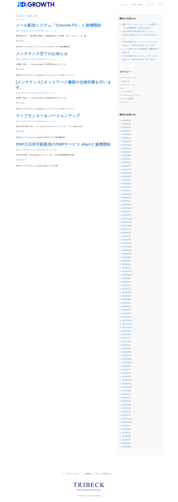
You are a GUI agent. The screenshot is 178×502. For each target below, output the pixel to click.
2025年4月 (126, 162)
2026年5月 (126, 124)
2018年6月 (126, 303)
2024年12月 (127, 173)
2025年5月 (126, 159)
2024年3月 (126, 187)
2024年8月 (126, 176)
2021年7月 (126, 229)
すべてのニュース (30, 47)
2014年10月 (127, 422)
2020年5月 (126, 261)
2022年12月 (127, 208)
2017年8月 (126, 334)
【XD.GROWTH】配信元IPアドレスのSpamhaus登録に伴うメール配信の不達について (140, 34)
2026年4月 (126, 127)
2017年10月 (127, 327)
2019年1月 (126, 289)
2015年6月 (126, 398)
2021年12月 (127, 219)
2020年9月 (126, 254)
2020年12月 (127, 247)
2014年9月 (126, 426)
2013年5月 (126, 447)
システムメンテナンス (52, 75)
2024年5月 (126, 183)
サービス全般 (58, 47)
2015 (29, 16)
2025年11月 (127, 145)
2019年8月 (126, 278)
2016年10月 (127, 362)
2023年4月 (126, 201)
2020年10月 (127, 250)
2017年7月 (126, 338)
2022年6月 (126, 212)
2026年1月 (126, 138)
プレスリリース (43, 47)
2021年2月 (126, 240)
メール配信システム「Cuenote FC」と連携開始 (58, 25)
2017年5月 (126, 345)
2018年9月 (126, 299)
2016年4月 (126, 377)
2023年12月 (127, 194)
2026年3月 (126, 131)
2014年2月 (126, 433)
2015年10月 (127, 387)
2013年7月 (126, 440)
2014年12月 (127, 419)
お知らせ (41, 75)
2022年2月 (126, 215)
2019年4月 (126, 282)
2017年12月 (127, 320)
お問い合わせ (137, 5)
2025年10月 (127, 148)
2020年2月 (126, 268)
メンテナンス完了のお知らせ (42, 53)
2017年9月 (126, 331)
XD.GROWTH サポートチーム (45, 31)
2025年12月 (127, 141)
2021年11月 (127, 222)
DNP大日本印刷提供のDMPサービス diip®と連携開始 (63, 144)
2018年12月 (127, 292)
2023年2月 (126, 205)
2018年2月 (126, 317)
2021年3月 (126, 236)
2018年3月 (126, 313)
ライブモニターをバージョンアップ (48, 116)
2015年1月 (126, 415)
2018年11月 (127, 296)
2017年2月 (126, 355)
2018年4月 (126, 310)
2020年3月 (126, 264)
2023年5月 (126, 198)
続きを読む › (21, 41)
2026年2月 (126, 134)
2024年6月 (126, 180)
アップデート (127, 92)
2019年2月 (126, 285)
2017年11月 (127, 324)
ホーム (20, 16)
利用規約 (87, 473)
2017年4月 (126, 348)
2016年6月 (126, 373)
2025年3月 (126, 166)
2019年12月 (127, 271)
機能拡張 (66, 47)
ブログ (160, 5)
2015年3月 (126, 408)
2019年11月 (127, 275)
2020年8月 (126, 257)
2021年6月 (126, 233)
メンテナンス (69, 75)
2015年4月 (126, 405)
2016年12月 (127, 359)
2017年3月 (126, 352)
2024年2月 (126, 191)
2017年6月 (126, 341)
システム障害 (127, 99)
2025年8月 (126, 155)
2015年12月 (127, 380)
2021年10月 (127, 226)
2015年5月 (126, 401)
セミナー (125, 102)
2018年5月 (126, 306)
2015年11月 (127, 384)
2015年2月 (126, 412)
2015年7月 (126, 394)
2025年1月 (126, 169)
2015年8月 (126, 391)
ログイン (150, 5)
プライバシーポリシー (73, 473)
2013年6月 (126, 443)
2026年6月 (126, 120)
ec (123, 88)
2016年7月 (126, 370)
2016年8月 (126, 366)
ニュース (124, 5)
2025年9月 (126, 152)
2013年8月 (126, 436)
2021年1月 (126, 243)
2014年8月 (126, 429)
